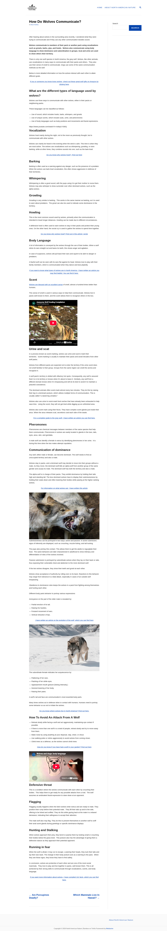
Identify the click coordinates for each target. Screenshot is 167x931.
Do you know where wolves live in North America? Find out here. (64, 711)
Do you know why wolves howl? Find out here (64, 155)
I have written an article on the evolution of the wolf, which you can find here (64, 620)
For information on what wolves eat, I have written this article (64, 488)
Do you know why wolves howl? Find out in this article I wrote (64, 234)
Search (115, 23)
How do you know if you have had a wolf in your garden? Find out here (64, 747)
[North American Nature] (50, 7)
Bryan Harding (34, 24)
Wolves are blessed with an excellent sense (46, 285)
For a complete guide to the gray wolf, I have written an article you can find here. (64, 418)
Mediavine (109, 928)
